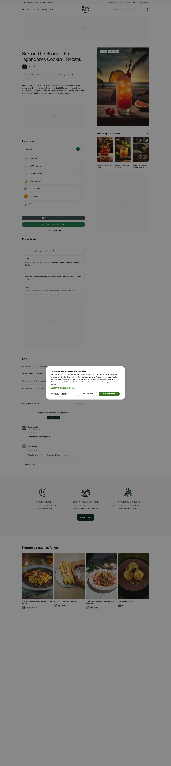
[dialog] (85, 383)
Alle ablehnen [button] (87, 394)
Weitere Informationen (64, 384)
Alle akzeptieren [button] (109, 394)
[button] (85, 388)
